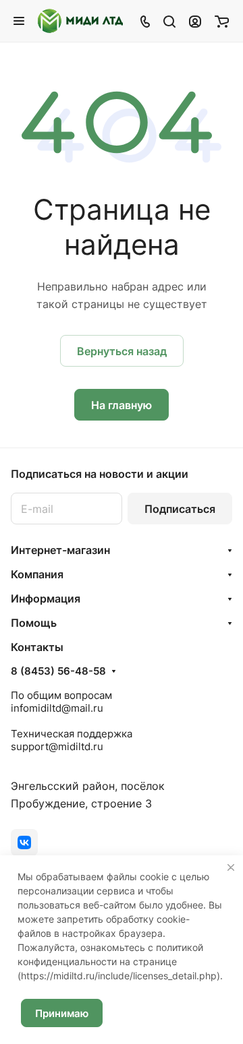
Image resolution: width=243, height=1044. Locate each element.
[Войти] (195, 21)
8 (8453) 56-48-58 (58, 671)
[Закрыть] (231, 867)
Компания (37, 574)
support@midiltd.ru (57, 746)
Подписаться (179, 509)
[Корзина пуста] (222, 21)
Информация (45, 598)
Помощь (34, 623)
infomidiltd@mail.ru (57, 708)
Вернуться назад (122, 351)
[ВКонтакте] (24, 842)
